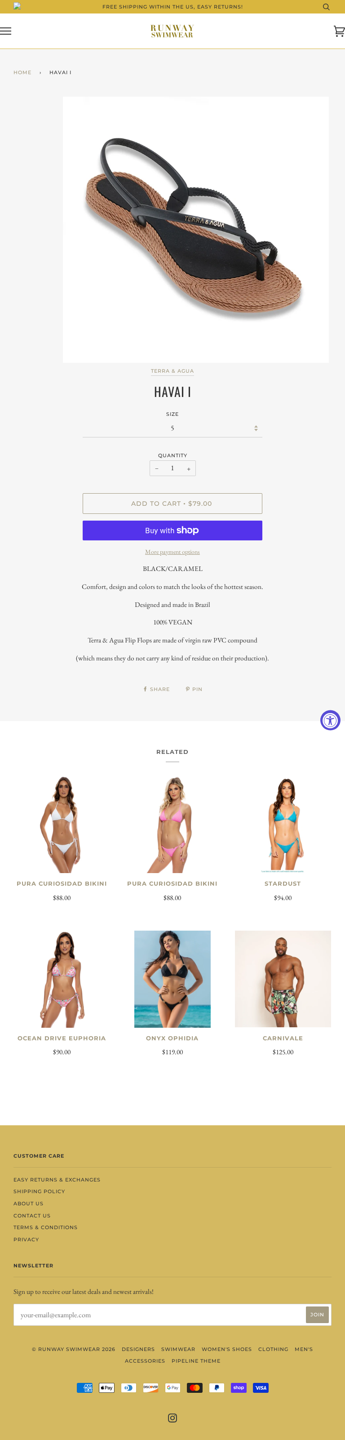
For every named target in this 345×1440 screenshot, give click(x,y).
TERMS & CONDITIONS (45, 1227)
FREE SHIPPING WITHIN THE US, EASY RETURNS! (172, 7)
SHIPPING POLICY (39, 1191)
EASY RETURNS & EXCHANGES (57, 1180)
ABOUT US (28, 1203)
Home (22, 72)
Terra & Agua (172, 371)
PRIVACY (26, 1239)
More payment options (172, 552)
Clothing (273, 1349)
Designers (138, 1349)
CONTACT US (32, 1216)
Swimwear (178, 1349)
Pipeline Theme (196, 1361)
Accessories (145, 1361)
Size (172, 414)
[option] (197, 230)
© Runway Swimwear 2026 (73, 1349)
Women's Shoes (227, 1349)
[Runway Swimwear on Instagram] (172, 1420)
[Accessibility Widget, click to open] (330, 720)
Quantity (172, 455)
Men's (304, 1349)
